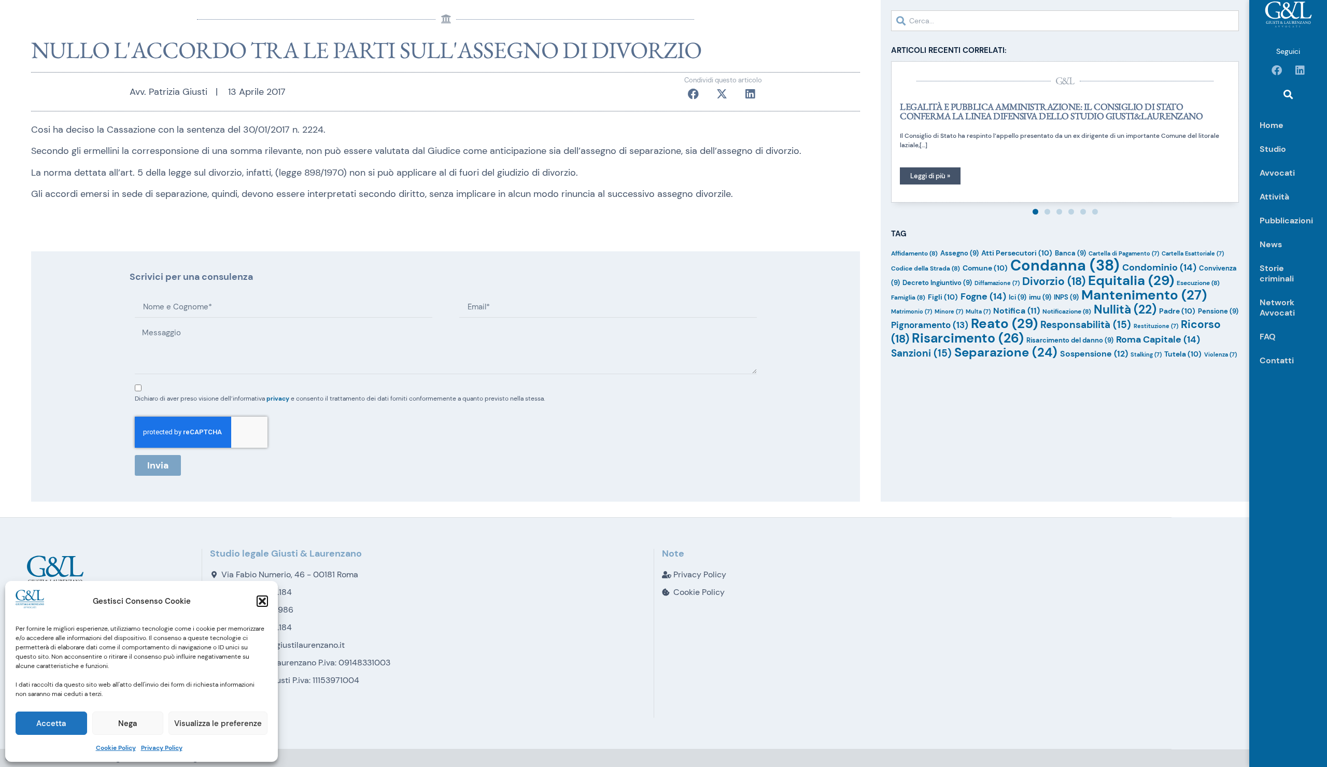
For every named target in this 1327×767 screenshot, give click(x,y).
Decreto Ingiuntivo (937, 282)
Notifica (1016, 311)
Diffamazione (997, 283)
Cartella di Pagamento (1124, 253)
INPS (1066, 297)
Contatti (1277, 360)
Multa (978, 311)
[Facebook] (1276, 70)
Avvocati (1277, 172)
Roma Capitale (1158, 339)
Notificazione (1066, 311)
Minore (949, 311)
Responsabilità (1085, 324)
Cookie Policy (116, 748)
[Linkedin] (1300, 70)
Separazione (1005, 352)
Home (1271, 125)
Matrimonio (911, 311)
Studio (1273, 149)
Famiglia (908, 297)
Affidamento (914, 253)
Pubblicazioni (1286, 220)
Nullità (1125, 309)
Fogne (983, 296)
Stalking (1146, 354)
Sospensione (1094, 353)
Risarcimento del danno (1069, 340)
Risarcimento (968, 338)
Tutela (1183, 354)
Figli (943, 297)
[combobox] (1065, 20)
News (1271, 244)
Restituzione (1156, 326)
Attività (1274, 196)
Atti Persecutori (1016, 253)
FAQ (1268, 336)
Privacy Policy (161, 748)
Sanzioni (921, 353)
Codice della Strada (925, 268)
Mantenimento (1144, 295)
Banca (1070, 253)
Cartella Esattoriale (1193, 253)
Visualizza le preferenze (218, 723)
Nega (127, 723)
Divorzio (1053, 281)
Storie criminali (1277, 273)
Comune (985, 268)
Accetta (51, 723)
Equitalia (1131, 280)
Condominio (1159, 267)
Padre (1177, 311)
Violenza (1220, 354)
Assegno (959, 253)
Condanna (1065, 265)
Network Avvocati (1277, 307)
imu (1040, 297)
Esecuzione (1198, 283)
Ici (1017, 297)
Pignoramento (929, 325)
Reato (1004, 323)
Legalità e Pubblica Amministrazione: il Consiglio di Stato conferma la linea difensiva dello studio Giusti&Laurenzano (1051, 111)
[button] (262, 601)
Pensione (1218, 311)
